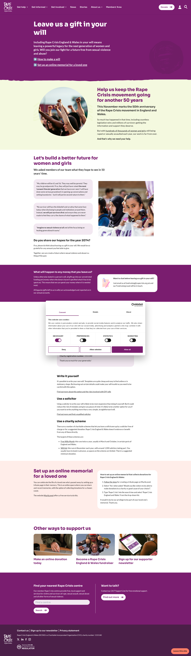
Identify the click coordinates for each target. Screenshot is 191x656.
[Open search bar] (185, 7)
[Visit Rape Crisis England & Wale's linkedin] (22, 639)
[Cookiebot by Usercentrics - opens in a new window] (133, 304)
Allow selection (95, 349)
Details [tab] (95, 312)
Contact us (23, 630)
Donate (164, 7)
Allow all (127, 349)
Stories (83, 7)
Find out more (111, 597)
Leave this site (180, 651)
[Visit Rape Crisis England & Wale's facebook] (26, 639)
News (73, 7)
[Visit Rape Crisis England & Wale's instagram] (29, 639)
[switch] (83, 340)
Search (39, 610)
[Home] (8, 7)
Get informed (38, 7)
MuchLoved (48, 495)
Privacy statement (69, 630)
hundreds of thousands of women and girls (126, 130)
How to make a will (48, 59)
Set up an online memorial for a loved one (62, 64)
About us (95, 7)
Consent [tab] (62, 312)
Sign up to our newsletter (44, 630)
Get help (21, 7)
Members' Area (114, 7)
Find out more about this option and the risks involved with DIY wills (84, 392)
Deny (64, 349)
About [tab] (128, 312)
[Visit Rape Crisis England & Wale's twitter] (18, 639)
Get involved (57, 7)
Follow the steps (110, 482)
